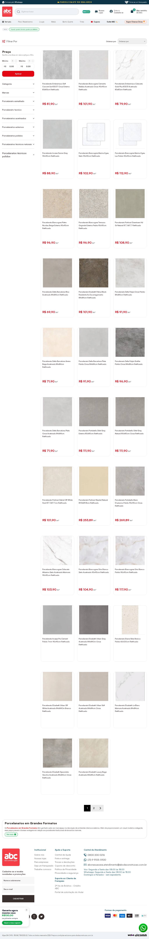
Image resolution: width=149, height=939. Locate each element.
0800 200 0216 (96, 854)
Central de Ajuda (63, 854)
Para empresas (41, 862)
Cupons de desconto (65, 865)
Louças (41, 22)
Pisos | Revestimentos (25, 22)
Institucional (40, 850)
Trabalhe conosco (42, 869)
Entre (116, 11)
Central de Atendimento (95, 850)
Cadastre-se (118, 13)
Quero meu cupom (12, 923)
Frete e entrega (62, 858)
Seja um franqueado (43, 865)
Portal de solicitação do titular (69, 892)
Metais (53, 22)
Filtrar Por (12, 41)
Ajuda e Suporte (62, 850)
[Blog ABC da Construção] (34, 918)
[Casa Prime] (86, 11)
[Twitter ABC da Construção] (41, 918)
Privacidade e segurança (66, 873)
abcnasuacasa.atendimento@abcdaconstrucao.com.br (117, 864)
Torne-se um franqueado (138, 2)
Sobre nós (39, 854)
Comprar (59, 76)
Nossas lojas (40, 858)
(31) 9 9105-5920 (97, 859)
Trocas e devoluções (64, 862)
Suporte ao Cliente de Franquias (65, 879)
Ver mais (10, 834)
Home (5, 29)
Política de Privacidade (65, 869)
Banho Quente (68, 22)
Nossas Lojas (99, 12)
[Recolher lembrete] (26, 910)
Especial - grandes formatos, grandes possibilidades (24, 29)
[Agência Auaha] (141, 935)
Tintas (82, 22)
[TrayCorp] (131, 935)
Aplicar (18, 73)
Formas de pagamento (115, 910)
